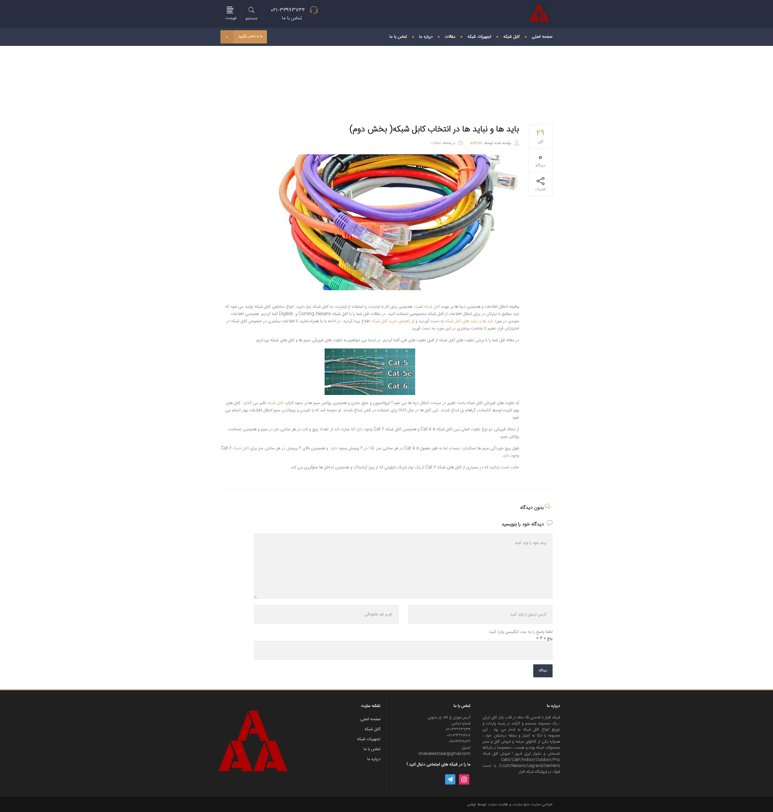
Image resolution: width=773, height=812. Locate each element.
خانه (322, 76)
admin (476, 143)
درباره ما (373, 759)
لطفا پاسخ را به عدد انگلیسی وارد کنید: (520, 632)
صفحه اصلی (370, 719)
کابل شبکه (432, 306)
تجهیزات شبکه (368, 739)
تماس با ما (372, 749)
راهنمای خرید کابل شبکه (391, 321)
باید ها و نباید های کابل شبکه (469, 321)
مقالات (309, 76)
